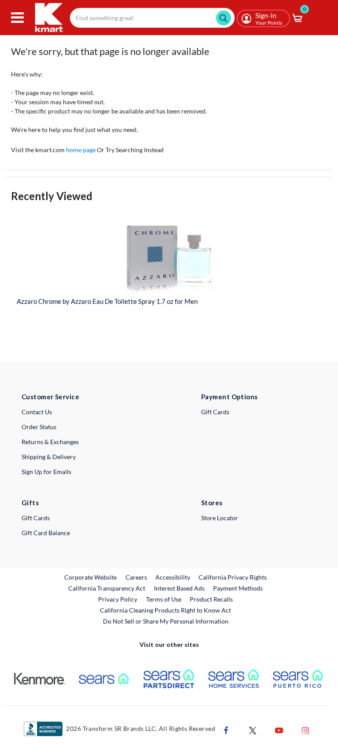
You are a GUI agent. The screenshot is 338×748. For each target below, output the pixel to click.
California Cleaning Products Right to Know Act (165, 610)
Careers (136, 577)
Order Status (39, 427)
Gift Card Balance (46, 532)
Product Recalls (212, 599)
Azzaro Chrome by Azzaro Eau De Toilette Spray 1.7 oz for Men (107, 301)
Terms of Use (163, 599)
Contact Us (37, 412)
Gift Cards (215, 412)
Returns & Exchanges (50, 441)
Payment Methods (238, 588)
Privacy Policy (117, 599)
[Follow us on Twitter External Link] (252, 729)
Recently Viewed (51, 196)
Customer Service (50, 397)
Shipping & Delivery (49, 456)
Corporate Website (91, 577)
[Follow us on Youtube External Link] (279, 729)
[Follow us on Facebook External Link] (226, 729)
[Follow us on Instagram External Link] (305, 729)
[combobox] (152, 18)
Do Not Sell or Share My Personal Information (165, 621)
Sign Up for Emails (46, 471)
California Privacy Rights (232, 577)
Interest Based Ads (179, 588)
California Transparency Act (106, 588)
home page (81, 149)
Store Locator (219, 518)
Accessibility (172, 577)
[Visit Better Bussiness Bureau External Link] (43, 728)
